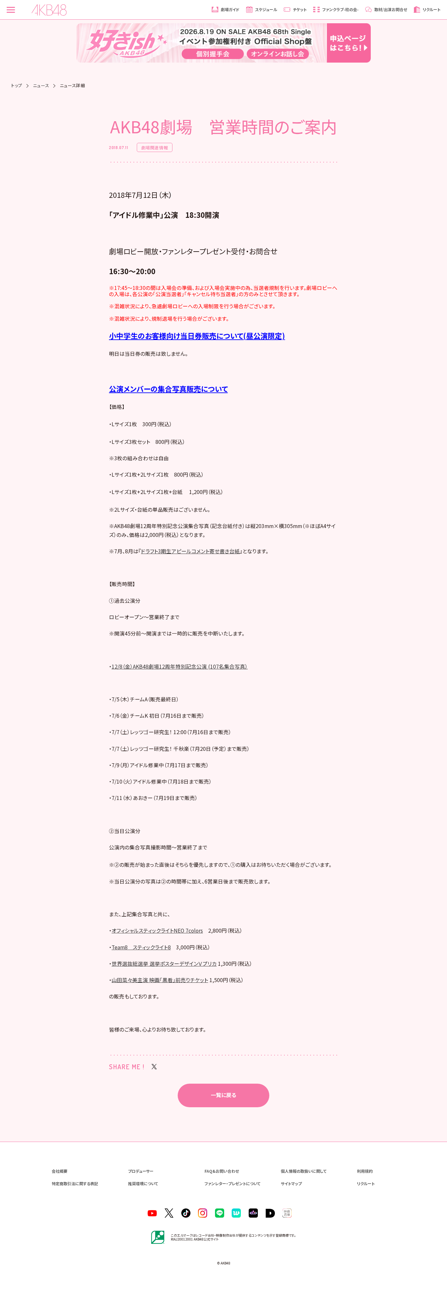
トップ (16, 85)
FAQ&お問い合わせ (222, 1171)
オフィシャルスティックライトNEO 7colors (157, 930)
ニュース (41, 85)
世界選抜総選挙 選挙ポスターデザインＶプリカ (164, 963)
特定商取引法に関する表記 (75, 1183)
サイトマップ (291, 1183)
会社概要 (59, 1171)
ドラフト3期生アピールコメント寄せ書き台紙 (190, 551)
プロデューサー (140, 1171)
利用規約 (365, 1171)
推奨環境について (143, 1183)
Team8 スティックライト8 (141, 947)
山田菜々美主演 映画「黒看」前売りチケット (160, 980)
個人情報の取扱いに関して (304, 1171)
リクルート (366, 1183)
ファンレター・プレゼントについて (232, 1183)
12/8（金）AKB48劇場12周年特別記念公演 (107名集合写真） (180, 666)
